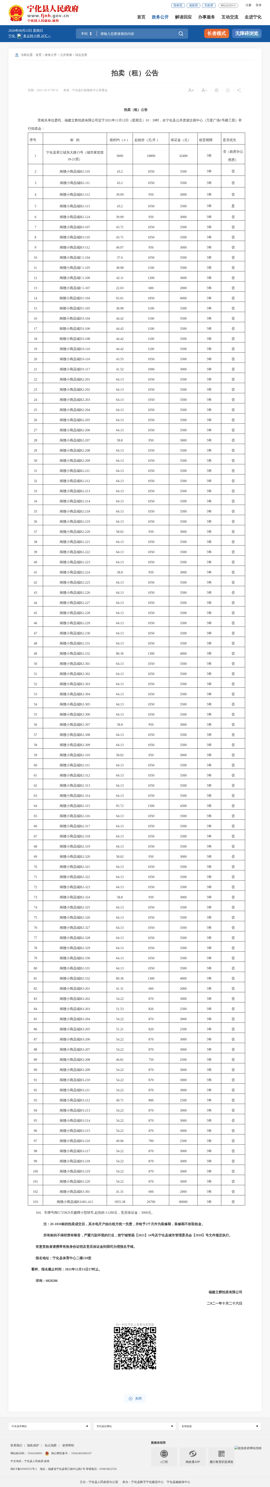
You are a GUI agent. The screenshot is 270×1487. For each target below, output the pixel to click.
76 (35, 927)
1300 (151, 653)
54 (35, 704)
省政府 (193, 5)
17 (35, 328)
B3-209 (85, 1070)
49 (35, 653)
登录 (259, 5)
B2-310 (85, 755)
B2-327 (85, 927)
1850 (151, 298)
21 (35, 369)
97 (35, 1141)
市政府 (208, 5)
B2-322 (85, 877)
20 (35, 359)
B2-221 (85, 542)
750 (151, 1059)
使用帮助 (68, 1445)
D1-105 (85, 308)
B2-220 (85, 531)
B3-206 (85, 1039)
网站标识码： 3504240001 (27, 1453)
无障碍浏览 (246, 33)
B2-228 (85, 613)
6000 (183, 298)
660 (151, 988)
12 (123, 120)
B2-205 (85, 420)
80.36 (120, 653)
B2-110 (85, 171)
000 (145, 1212)
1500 (151, 806)
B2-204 (85, 410)
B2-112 (85, 194)
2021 (108, 120)
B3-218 (85, 1161)
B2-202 (85, 389)
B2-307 (85, 724)
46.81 (120, 1059)
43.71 (120, 227)
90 (35, 1070)
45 (35, 613)
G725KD (64, 1212)
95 (35, 1120)
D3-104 (85, 318)
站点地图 (51, 1445)
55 (35, 714)
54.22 (120, 998)
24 (35, 399)
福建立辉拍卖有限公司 (225, 1292)
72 (35, 887)
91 (35, 1080)
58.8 (120, 440)
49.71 (120, 1100)
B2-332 (85, 978)
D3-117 (85, 369)
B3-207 (85, 1049)
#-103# (56, 1224)
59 (35, 755)
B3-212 (85, 1100)
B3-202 (85, 998)
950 (151, 194)
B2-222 (85, 552)
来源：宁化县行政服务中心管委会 (85, 90)
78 (35, 948)
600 (151, 288)
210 (85, 1258)
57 (35, 735)
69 (35, 856)
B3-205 (85, 1029)
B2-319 (85, 846)
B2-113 (85, 206)
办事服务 (206, 17)
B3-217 (85, 1151)
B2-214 (85, 501)
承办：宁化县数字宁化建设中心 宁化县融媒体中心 (156, 1482)
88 (35, 1049)
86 (35, 1029)
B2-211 (85, 471)
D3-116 (85, 359)
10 (147, 120)
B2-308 (85, 735)
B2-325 (85, 907)
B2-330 (85, 958)
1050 (151, 171)
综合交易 (81, 54)
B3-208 (85, 1059)
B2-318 (85, 836)
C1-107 (85, 288)
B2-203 (85, 399)
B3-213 (85, 1110)
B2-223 (85, 562)
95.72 (120, 806)
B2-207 (85, 440)
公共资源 (66, 54)
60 (35, 765)
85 (35, 1019)
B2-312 (85, 775)
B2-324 (85, 897)
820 (151, 1009)
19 (35, 349)
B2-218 (85, 511)
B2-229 (85, 623)
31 (35, 471)
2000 (183, 288)
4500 (183, 806)
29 (35, 450)
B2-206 (85, 430)
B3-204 (85, 1019)
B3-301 (85, 1191)
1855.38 (119, 1202)
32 (35, 481)
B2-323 (85, 887)
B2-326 (85, 917)
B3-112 (85, 247)
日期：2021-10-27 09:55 (43, 90)
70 (35, 867)
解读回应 (183, 17)
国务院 (178, 5)
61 (35, 775)
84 (35, 1009)
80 (35, 968)
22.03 (120, 288)
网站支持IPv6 (228, 5)
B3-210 (85, 1080)
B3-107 (85, 227)
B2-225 (85, 582)
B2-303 (85, 684)
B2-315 (85, 806)
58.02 (120, 531)
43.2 (120, 171)
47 (35, 633)
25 (35, 410)
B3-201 (85, 988)
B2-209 (85, 460)
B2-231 (85, 643)
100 (35, 1171)
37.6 (120, 257)
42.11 (120, 278)
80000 (183, 1202)
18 (35, 339)
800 (151, 1100)
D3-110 (85, 349)
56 (35, 724)
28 (35, 440)
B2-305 (85, 704)
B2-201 (85, 379)
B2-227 (85, 603)
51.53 (120, 1009)
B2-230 (85, 633)
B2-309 (85, 745)
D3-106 (85, 328)
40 (35, 562)
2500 (183, 1009)
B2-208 (85, 450)
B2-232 (85, 653)
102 (35, 1191)
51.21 (120, 1029)
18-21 (71, 159)
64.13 (120, 379)
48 (35, 643)
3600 (183, 278)
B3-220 (85, 1181)
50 (35, 663)
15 (78, 152)
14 (35, 298)
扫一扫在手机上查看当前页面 (135, 1324)
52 (35, 684)
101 (35, 1181)
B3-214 (85, 1120)
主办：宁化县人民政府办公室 (99, 1482)
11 (117, 120)
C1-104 (85, 257)
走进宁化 (253, 17)
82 (35, 988)
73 (35, 897)
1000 (151, 369)
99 (35, 1161)
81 (35, 978)
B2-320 (85, 856)
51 (35, 674)
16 (35, 318)
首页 (141, 17)
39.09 (120, 194)
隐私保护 (33, 1445)
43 (35, 592)
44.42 (120, 318)
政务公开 (160, 17)
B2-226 (85, 592)
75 (35, 917)
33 (35, 491)
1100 (151, 267)
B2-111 (85, 183)
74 (35, 907)
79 (35, 958)
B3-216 (85, 1141)
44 (35, 603)
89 (35, 1059)
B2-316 (85, 816)
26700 (151, 1202)
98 (35, 1151)
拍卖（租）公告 (135, 73)
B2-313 (85, 785)
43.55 (120, 359)
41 (35, 572)
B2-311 (85, 765)
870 (151, 998)
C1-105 (85, 267)
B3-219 (85, 1171)
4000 (183, 653)
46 (35, 623)
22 (35, 379)
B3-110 (85, 237)
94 (35, 1110)
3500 (183, 171)
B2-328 (85, 938)
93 (35, 1100)
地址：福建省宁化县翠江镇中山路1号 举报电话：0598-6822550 (78, 1469)
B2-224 (85, 572)
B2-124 (85, 217)
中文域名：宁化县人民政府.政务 (30, 1461)
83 (35, 998)
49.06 (120, 1141)
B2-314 (85, 795)
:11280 (109, 1212)
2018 (198, 1235)
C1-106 (85, 278)
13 (35, 288)
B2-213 (85, 491)
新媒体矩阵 (158, 1442)
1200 (151, 278)
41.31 (120, 988)
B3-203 (85, 1009)
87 (35, 1039)
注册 (248, 5)
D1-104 (85, 298)
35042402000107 (81, 1453)
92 (35, 1090)
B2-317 (85, 826)
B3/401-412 (85, 1202)
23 (35, 389)
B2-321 (85, 867)
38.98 (120, 267)
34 (35, 501)
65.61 (120, 298)
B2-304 (85, 694)
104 (38, 1212)
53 (35, 694)
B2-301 (85, 663)
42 (35, 582)
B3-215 (85, 1130)
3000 (183, 194)
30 (154, 120)
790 (151, 1141)
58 (35, 745)
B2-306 (85, 714)
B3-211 (85, 1090)
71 (35, 877)
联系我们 (16, 1445)
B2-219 (85, 521)
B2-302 (85, 674)
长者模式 (216, 33)
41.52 (120, 369)
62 (35, 785)
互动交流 (229, 17)
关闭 (135, 1398)
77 (35, 938)
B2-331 (85, 968)
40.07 (120, 247)
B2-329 (85, 948)
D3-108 (85, 339)
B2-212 (85, 481)
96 (35, 1130)
